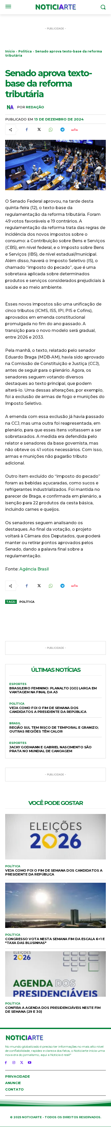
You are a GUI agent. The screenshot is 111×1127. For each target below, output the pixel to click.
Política (25, 51)
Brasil (15, 723)
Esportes (18, 684)
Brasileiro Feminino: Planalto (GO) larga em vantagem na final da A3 (53, 690)
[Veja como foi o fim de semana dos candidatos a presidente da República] (55, 836)
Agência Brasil (34, 569)
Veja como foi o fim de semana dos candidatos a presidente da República (47, 710)
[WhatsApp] (50, 130)
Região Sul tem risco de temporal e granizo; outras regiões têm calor (54, 729)
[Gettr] (74, 130)
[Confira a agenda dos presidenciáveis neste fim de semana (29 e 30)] (55, 974)
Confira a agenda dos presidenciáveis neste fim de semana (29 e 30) (52, 1010)
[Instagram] (14, 1062)
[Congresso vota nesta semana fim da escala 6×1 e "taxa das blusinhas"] (55, 905)
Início (10, 51)
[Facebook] (26, 130)
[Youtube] (29, 1062)
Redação (35, 107)
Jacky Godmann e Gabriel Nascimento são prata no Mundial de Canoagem (50, 749)
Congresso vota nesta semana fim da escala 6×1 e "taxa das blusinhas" (55, 941)
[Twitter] (38, 130)
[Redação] (11, 107)
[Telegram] (62, 130)
